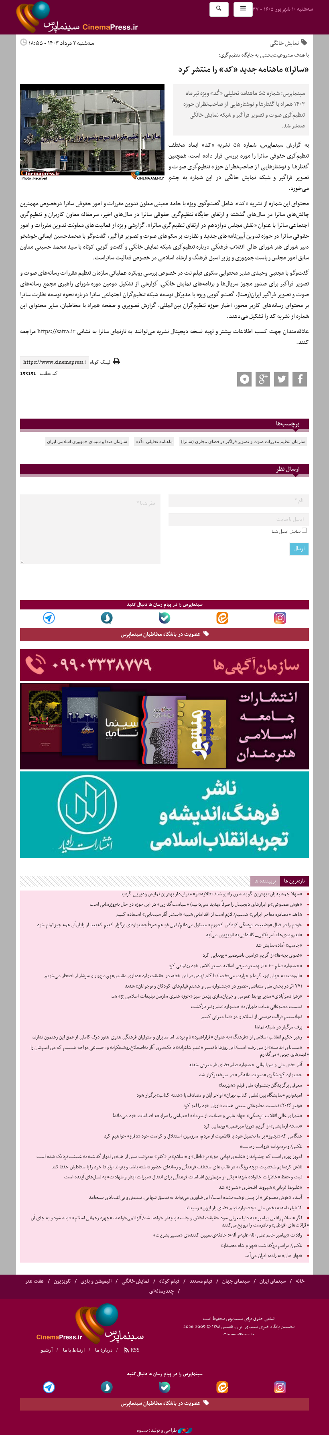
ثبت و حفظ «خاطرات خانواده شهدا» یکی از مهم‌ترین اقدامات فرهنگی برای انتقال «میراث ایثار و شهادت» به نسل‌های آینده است (183, 1177)
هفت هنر (34, 1281)
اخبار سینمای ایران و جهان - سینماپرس (96, 17)
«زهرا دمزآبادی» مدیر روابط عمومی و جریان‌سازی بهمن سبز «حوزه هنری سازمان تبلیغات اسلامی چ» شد (206, 996)
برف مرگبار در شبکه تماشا (278, 1027)
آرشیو (47, 1350)
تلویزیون (62, 1281)
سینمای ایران (273, 1281)
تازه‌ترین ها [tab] (294, 881)
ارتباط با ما (74, 1350)
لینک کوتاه (100, 362)
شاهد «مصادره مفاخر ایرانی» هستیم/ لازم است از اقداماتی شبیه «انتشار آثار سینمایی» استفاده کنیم (209, 914)
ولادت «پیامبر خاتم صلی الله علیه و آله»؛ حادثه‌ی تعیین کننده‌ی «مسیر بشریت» (227, 1235)
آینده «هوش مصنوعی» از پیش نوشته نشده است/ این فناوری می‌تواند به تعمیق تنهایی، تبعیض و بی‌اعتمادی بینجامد (195, 1197)
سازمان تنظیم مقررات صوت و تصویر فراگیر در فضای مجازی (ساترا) (243, 441)
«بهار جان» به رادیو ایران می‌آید (273, 1255)
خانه (300, 1281)
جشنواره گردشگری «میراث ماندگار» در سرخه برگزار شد (250, 1075)
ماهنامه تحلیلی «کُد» (154, 441)
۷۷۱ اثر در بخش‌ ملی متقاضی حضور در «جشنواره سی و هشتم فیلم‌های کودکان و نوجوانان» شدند (213, 986)
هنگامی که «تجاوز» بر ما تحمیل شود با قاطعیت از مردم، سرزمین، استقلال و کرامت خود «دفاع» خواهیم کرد (203, 1136)
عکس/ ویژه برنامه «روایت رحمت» (271, 1146)
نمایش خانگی (284, 43)
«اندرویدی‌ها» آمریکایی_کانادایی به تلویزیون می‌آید (254, 935)
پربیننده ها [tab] (265, 881)
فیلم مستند (200, 1281)
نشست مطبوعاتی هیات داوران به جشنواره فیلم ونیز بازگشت (246, 1006)
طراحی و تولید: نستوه (157, 1430)
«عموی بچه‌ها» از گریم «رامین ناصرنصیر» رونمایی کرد (252, 955)
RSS (135, 1350)
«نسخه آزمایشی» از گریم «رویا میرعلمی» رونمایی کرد (252, 1126)
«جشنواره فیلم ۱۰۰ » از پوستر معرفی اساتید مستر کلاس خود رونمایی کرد (235, 965)
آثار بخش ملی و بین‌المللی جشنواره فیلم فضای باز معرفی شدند (245, 1065)
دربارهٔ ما (103, 1350)
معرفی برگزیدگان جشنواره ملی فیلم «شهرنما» (260, 1085)
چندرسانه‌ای (161, 1291)
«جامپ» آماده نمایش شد (279, 945)
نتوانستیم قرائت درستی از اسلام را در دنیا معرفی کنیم (251, 1016)
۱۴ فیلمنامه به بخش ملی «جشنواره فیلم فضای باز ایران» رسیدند (243, 1208)
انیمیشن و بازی (96, 1281)
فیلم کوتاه (169, 1281)
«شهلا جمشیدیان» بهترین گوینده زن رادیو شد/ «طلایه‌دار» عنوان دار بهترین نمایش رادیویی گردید (211, 894)
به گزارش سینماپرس (285, 145)
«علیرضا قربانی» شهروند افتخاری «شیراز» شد (260, 1187)
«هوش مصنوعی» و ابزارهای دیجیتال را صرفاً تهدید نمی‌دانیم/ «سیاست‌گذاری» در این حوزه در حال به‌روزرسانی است (196, 904)
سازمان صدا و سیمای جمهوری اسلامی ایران (87, 441)
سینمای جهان (236, 1281)
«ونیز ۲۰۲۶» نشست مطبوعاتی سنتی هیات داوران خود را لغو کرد (242, 1105)
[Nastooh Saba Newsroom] (185, 1430)
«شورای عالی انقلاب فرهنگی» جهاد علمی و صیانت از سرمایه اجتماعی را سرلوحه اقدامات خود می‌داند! (207, 1115)
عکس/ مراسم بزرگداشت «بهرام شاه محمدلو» (261, 1245)
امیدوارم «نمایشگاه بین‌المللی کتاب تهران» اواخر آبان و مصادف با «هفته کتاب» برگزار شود (219, 1095)
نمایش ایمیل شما (286, 532)
